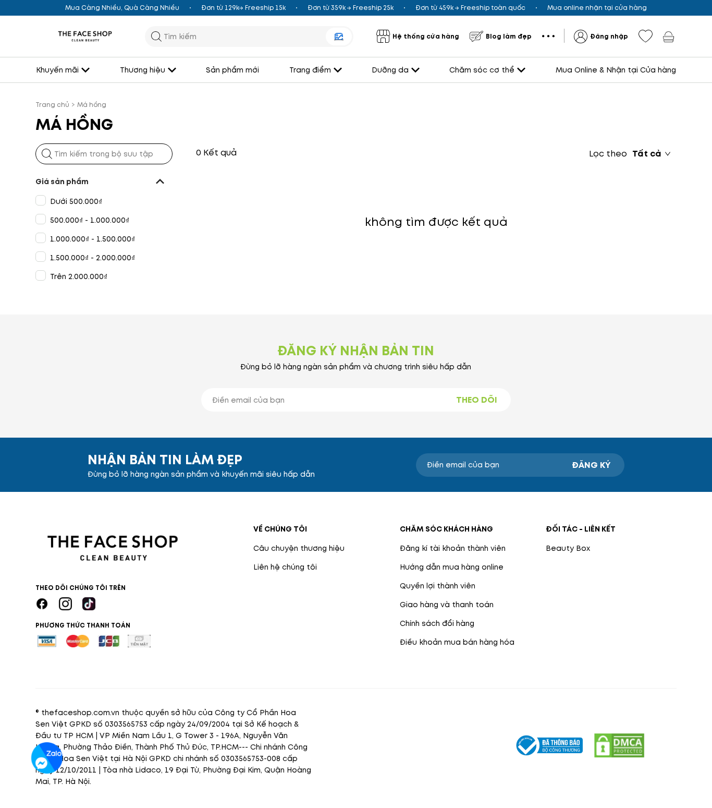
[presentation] (84, 36)
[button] (104, 182)
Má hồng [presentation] (91, 104)
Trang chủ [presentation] (52, 104)
